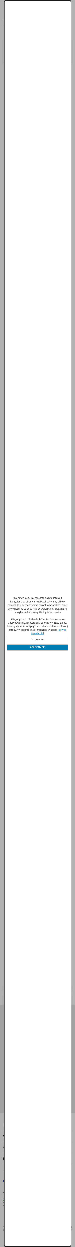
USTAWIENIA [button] (37, 640)
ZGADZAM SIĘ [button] (37, 647)
